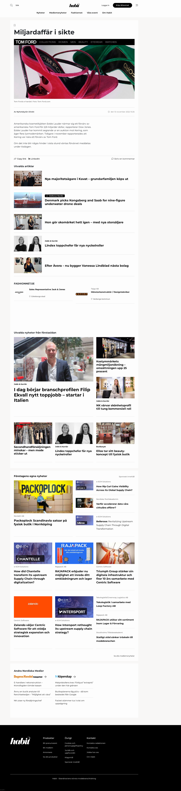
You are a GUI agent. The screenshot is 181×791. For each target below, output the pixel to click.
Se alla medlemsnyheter (124, 656)
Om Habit (107, 13)
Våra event (92, 13)
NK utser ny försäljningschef (27, 700)
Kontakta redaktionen (96, 743)
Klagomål (69, 757)
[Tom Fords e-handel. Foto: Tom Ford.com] (74, 69)
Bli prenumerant (50, 743)
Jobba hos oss (93, 752)
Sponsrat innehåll (72, 762)
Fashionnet (76, 13)
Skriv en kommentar (124, 159)
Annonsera (47, 752)
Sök (17, 5)
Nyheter (41, 13)
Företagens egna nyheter (30, 476)
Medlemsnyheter (58, 13)
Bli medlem (48, 748)
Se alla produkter (50, 757)
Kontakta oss (92, 748)
